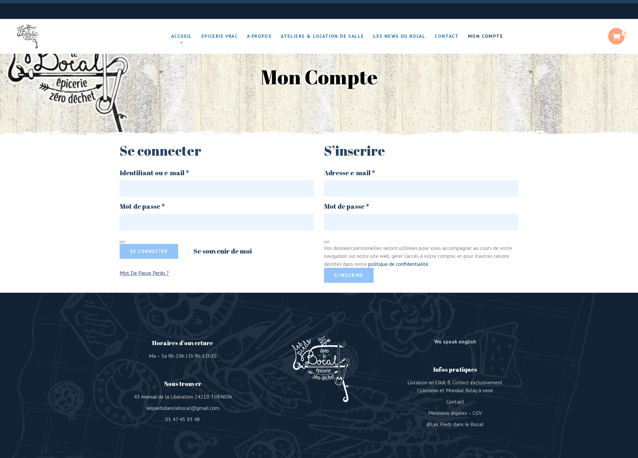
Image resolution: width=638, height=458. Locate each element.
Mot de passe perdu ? (144, 272)
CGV (477, 413)
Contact (455, 401)
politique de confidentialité (398, 264)
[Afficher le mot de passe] (122, 242)
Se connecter (149, 251)
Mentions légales (447, 413)
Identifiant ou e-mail (173, 173)
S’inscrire (348, 275)
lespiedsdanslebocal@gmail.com (182, 408)
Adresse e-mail (368, 173)
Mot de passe (160, 206)
